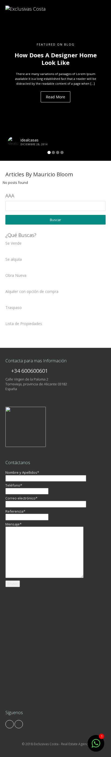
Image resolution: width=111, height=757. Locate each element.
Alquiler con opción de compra (31, 291)
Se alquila (13, 259)
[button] (8, 80)
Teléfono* (13, 485)
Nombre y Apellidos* (22, 472)
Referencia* (15, 511)
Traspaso (13, 307)
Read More (55, 96)
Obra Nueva (15, 275)
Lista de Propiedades (23, 323)
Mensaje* (13, 524)
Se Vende (13, 243)
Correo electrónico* (21, 498)
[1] (96, 746)
